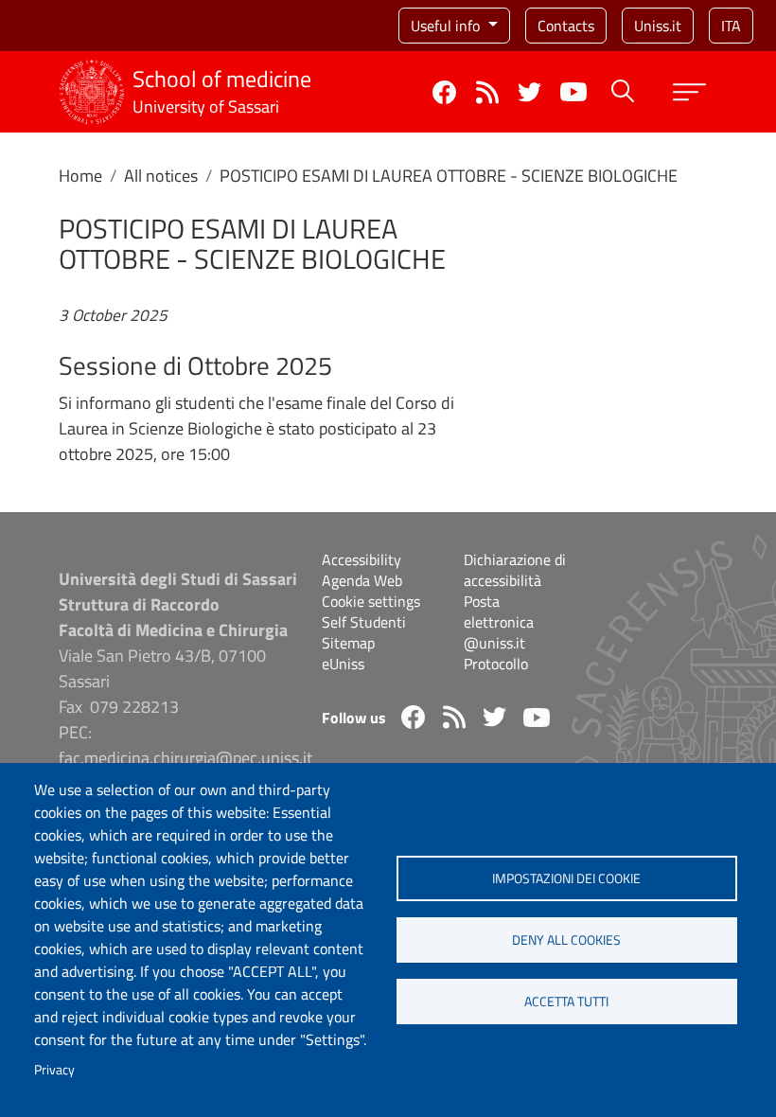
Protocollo (496, 663)
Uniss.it (657, 25)
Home (80, 175)
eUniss (343, 663)
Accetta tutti (566, 1001)
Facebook (444, 92)
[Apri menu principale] (689, 92)
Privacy (54, 1069)
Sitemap (348, 642)
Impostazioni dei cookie (566, 878)
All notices (161, 175)
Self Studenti (364, 622)
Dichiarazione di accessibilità (515, 570)
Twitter (529, 92)
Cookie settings (371, 601)
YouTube (573, 92)
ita (731, 25)
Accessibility (361, 559)
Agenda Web (362, 580)
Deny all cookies (566, 940)
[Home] (92, 71)
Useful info (447, 25)
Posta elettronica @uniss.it (499, 622)
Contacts (566, 25)
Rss (487, 92)
